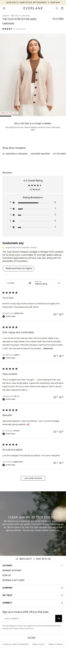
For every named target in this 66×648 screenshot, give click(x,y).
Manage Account (11, 570)
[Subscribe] (58, 618)
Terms (30, 628)
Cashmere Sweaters (40, 154)
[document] (33, 75)
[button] (62, 8)
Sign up (6, 575)
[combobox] (47, 283)
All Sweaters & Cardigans (14, 154)
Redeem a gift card (13, 580)
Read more (48, 348)
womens (5, 16)
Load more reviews (33, 478)
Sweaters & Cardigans (20, 16)
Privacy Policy (18, 628)
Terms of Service (55, 644)
